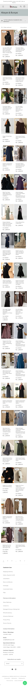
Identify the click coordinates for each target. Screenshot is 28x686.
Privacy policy (7, 678)
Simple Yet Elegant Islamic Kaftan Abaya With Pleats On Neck (7, 282)
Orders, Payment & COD (9, 575)
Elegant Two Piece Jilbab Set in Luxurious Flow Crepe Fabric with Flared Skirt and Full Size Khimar (20, 488)
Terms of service (10, 680)
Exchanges (5, 585)
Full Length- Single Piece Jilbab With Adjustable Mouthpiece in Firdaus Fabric (7, 312)
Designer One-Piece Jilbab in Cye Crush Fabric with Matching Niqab (7, 342)
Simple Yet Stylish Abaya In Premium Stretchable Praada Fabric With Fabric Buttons (7, 253)
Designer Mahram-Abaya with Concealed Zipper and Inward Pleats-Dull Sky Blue (7, 224)
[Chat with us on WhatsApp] (25, 683)
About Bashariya (7, 602)
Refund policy (14, 678)
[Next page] (24, 560)
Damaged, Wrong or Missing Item (11, 609)
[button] (3, 6)
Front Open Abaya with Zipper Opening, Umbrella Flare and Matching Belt (20, 49)
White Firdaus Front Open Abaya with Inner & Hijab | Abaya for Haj (7, 372)
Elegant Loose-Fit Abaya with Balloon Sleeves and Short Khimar (20, 252)
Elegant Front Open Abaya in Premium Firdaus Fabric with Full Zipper (20, 282)
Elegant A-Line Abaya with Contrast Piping (7, 486)
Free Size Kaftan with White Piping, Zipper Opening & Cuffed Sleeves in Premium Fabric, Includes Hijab (7, 50)
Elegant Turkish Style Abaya (7, 137)
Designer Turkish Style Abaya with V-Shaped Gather (7, 402)
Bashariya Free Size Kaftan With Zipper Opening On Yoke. (7, 546)
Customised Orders (8, 589)
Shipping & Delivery (8, 571)
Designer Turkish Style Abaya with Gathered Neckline (7, 165)
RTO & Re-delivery (7, 612)
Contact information (19, 680)
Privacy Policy (6, 619)
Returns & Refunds (7, 582)
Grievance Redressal (8, 616)
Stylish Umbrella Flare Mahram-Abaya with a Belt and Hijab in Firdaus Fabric (7, 459)
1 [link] (3, 561)
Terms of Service (7, 623)
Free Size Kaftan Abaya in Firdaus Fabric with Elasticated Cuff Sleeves (19, 109)
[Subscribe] (21, 663)
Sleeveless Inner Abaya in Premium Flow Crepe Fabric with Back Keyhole (7, 430)
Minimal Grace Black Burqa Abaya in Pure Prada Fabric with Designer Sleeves (20, 79)
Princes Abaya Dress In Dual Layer (20, 223)
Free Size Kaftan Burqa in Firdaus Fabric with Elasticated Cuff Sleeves (19, 312)
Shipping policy (22, 678)
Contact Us (6, 605)
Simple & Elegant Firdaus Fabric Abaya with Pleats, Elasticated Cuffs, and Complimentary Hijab (20, 195)
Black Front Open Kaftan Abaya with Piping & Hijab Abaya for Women (7, 194)
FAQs (4, 592)
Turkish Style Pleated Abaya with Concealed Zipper (7, 79)
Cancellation (6, 578)
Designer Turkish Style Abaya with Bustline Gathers (20, 402)
